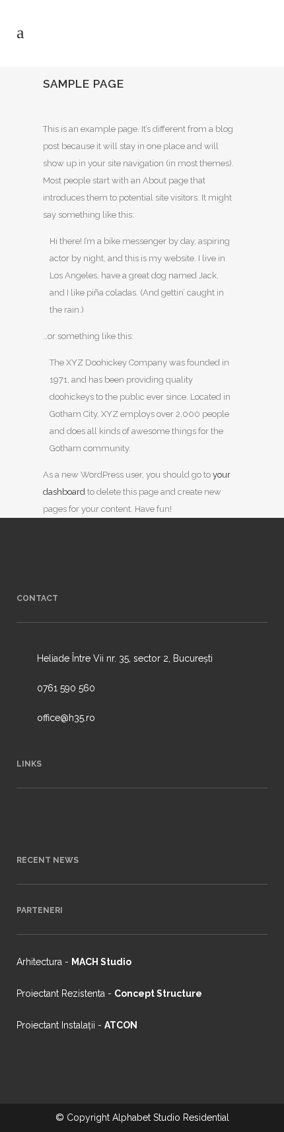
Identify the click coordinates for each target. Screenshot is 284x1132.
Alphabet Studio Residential (170, 1117)
